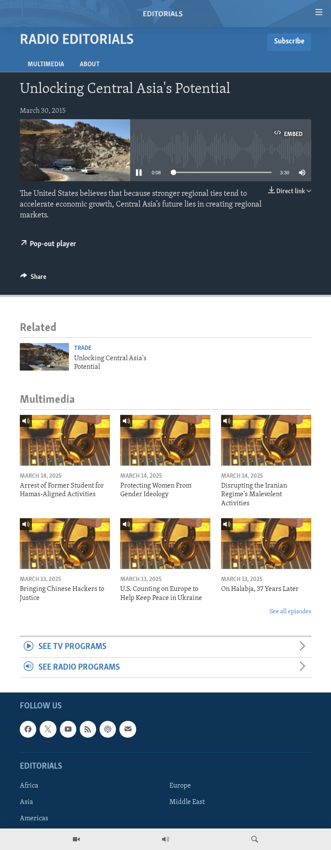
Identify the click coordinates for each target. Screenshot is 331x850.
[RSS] (88, 729)
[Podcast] (108, 729)
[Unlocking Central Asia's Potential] (44, 357)
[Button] (33, 279)
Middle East (187, 802)
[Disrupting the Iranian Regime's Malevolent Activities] (266, 440)
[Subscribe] (127, 729)
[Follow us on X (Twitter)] (48, 729)
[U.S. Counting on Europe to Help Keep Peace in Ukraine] (165, 543)
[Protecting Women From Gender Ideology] (165, 440)
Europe (180, 785)
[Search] (255, 839)
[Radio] (165, 839)
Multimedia (46, 64)
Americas (34, 818)
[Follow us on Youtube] (68, 729)
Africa (29, 785)
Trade (82, 348)
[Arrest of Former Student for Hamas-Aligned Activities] (65, 440)
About (90, 64)
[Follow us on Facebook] (28, 729)
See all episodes (290, 612)
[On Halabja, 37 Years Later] (266, 543)
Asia (26, 802)
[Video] (76, 839)
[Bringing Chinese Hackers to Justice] (65, 543)
